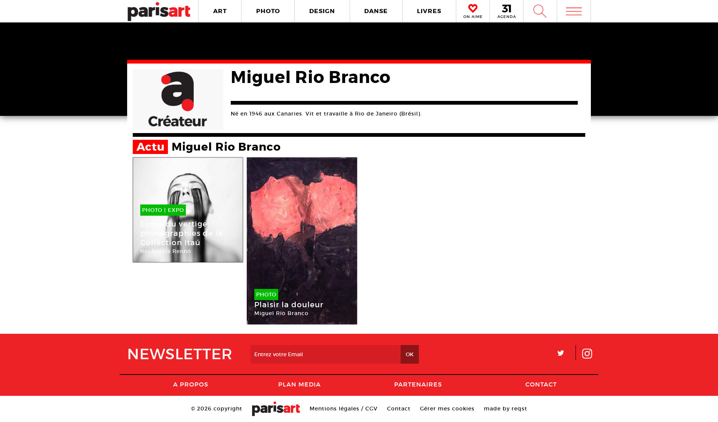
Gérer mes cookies (447, 408)
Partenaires (418, 384)
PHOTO (268, 11)
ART (220, 11)
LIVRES (429, 11)
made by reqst (505, 408)
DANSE (376, 11)
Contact (541, 384)
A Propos (190, 384)
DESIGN (322, 11)
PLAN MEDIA (299, 384)
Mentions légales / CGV (344, 408)
